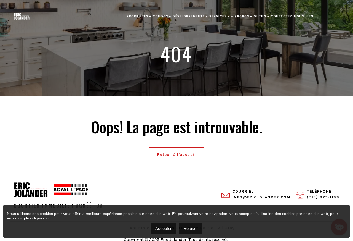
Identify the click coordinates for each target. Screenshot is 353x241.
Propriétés (137, 16)
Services (218, 16)
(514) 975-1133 (323, 197)
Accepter (163, 228)
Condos (160, 16)
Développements (189, 16)
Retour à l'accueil (176, 154)
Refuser (190, 228)
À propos (240, 16)
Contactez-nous (287, 16)
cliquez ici (40, 218)
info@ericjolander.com (261, 197)
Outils (260, 16)
